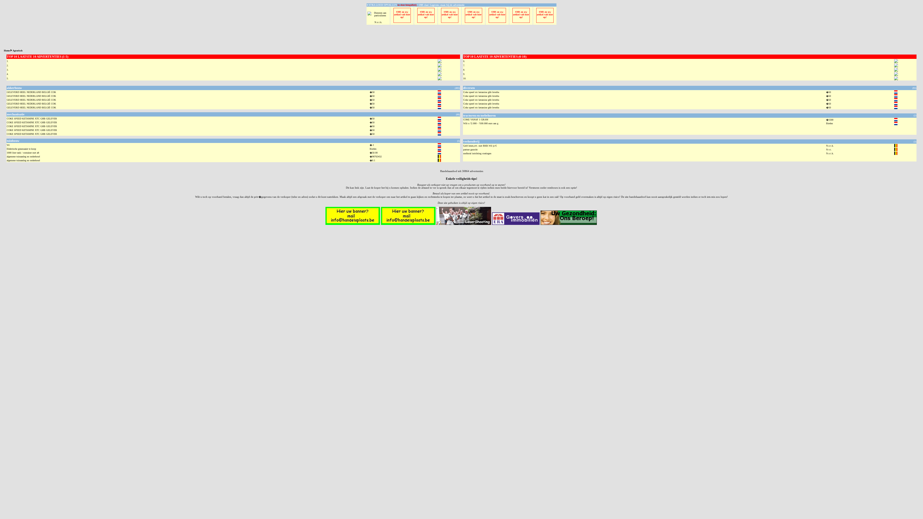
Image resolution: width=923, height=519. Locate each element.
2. (8, 65)
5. (8, 78)
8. (464, 69)
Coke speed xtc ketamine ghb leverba (481, 92)
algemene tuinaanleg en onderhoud (23, 156)
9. (464, 74)
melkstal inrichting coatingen (477, 153)
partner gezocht (470, 149)
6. (464, 61)
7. (464, 65)
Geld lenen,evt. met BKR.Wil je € (480, 145)
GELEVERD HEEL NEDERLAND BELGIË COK (31, 92)
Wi (8, 145)
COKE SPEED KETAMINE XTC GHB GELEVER (32, 118)
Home (7, 50)
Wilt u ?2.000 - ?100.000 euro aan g (480, 123)
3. (8, 69)
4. (8, 74)
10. (464, 78)
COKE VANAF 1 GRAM (475, 119)
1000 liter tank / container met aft (23, 152)
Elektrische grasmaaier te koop (21, 149)
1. (8, 61)
